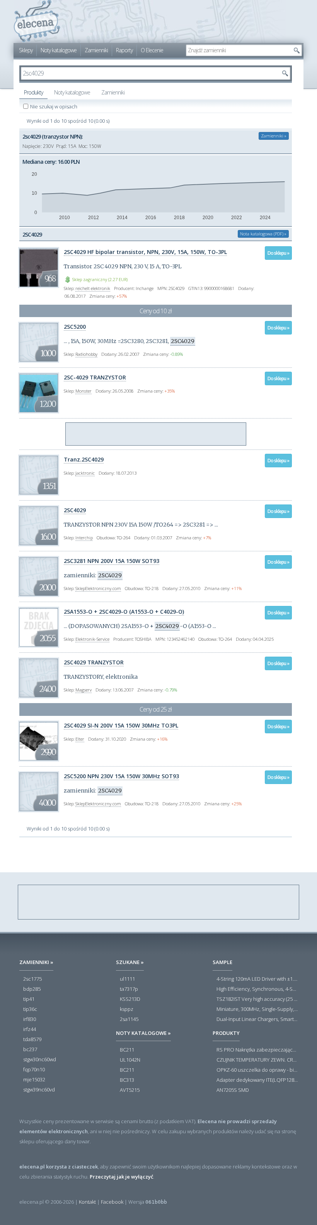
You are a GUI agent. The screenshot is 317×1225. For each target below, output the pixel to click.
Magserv (83, 690)
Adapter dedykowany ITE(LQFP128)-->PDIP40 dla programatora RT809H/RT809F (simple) (257, 1080)
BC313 (127, 1080)
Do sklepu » (278, 253)
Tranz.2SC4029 (84, 459)
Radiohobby (86, 354)
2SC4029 (75, 510)
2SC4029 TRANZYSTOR (94, 662)
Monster (83, 391)
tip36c (30, 1009)
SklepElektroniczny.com (98, 588)
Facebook (112, 1201)
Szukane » (130, 962)
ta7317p (129, 989)
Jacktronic (85, 473)
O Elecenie (152, 50)
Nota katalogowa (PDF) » (263, 234)
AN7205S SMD (232, 1090)
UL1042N (130, 1060)
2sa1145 (129, 1019)
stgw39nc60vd (39, 1090)
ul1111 (127, 979)
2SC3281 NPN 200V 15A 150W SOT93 (111, 560)
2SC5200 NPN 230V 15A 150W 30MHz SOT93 (121, 776)
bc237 (30, 1050)
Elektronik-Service (92, 639)
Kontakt (87, 1201)
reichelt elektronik (92, 288)
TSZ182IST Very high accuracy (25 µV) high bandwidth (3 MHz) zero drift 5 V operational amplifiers (257, 999)
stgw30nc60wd (39, 1060)
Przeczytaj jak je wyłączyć (121, 1176)
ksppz (126, 1009)
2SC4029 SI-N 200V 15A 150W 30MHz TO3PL (121, 725)
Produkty (33, 92)
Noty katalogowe (59, 50)
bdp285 (32, 989)
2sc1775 (32, 979)
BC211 (127, 1050)
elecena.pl (37, 21)
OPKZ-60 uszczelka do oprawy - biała (257, 1070)
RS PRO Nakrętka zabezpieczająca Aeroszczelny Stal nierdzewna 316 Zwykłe (257, 1050)
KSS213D (130, 999)
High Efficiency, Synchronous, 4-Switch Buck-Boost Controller (257, 989)
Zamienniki (96, 50)
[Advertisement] (156, 434)
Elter (79, 739)
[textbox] (238, 50)
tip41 (28, 999)
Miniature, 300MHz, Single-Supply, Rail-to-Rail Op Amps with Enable (257, 1009)
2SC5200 (75, 326)
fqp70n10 (34, 1070)
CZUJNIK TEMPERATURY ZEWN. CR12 (257, 1060)
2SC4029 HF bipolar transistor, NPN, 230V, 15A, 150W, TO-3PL (145, 252)
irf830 (29, 1019)
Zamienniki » (273, 136)
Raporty (124, 50)
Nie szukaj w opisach (54, 106)
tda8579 (32, 1039)
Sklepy (25, 50)
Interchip (84, 537)
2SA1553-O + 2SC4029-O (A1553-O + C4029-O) (124, 611)
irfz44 (29, 1029)
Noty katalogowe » (143, 1032)
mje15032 (34, 1080)
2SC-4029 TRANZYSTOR (95, 377)
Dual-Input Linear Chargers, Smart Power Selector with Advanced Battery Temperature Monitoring (257, 1019)
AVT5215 (130, 1090)
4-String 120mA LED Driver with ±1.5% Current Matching (257, 979)
